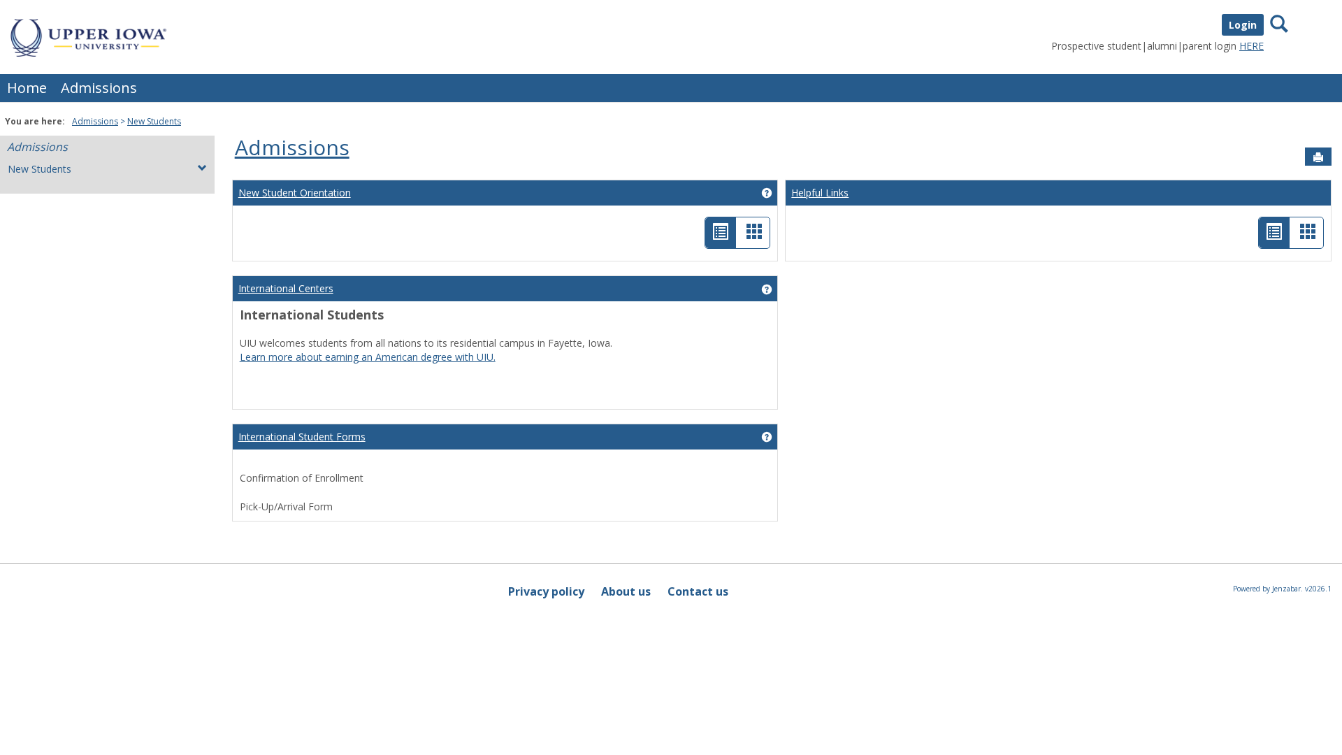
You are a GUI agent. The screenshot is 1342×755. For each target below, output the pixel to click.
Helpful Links (820, 192)
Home (27, 87)
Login (1243, 24)
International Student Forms (302, 436)
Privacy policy (546, 591)
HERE (1251, 45)
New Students (154, 121)
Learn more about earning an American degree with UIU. (368, 357)
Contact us (698, 591)
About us (626, 591)
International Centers (285, 288)
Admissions (99, 87)
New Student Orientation (294, 192)
